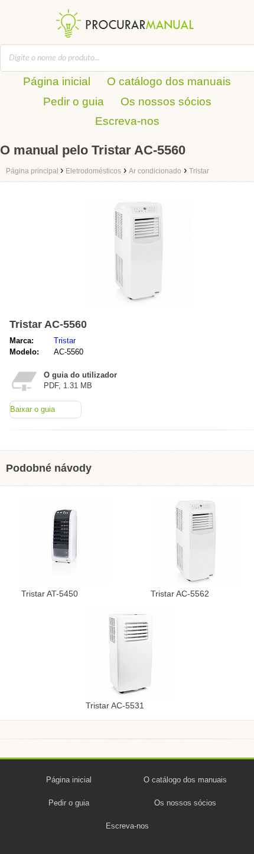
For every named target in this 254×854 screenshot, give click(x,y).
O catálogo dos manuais (169, 81)
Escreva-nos (127, 121)
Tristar (65, 340)
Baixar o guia (32, 409)
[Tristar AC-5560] (139, 308)
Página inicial (56, 81)
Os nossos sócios (166, 101)
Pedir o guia (73, 101)
